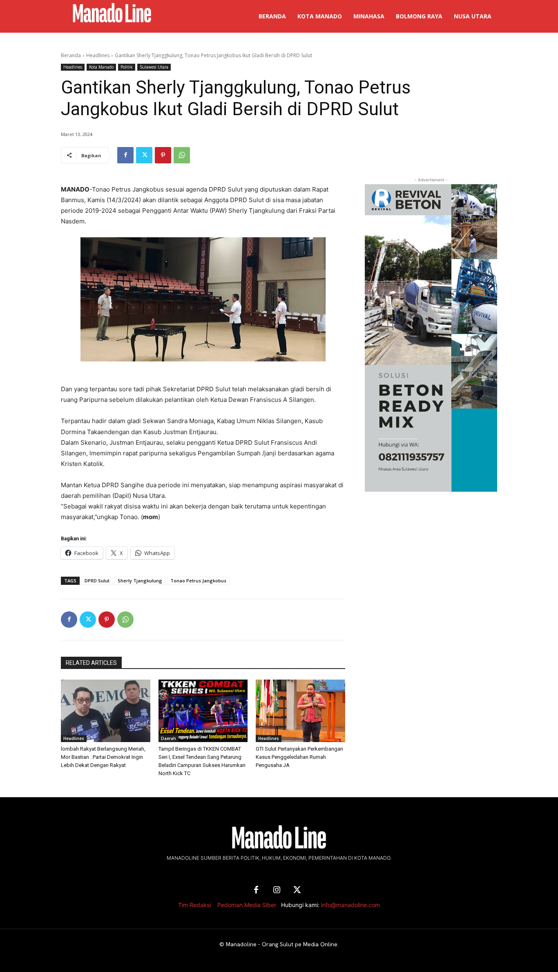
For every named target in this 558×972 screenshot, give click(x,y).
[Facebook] (125, 155)
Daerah (168, 738)
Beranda (71, 55)
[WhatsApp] (182, 155)
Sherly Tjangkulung (140, 580)
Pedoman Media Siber (246, 904)
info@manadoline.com (350, 904)
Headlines (97, 55)
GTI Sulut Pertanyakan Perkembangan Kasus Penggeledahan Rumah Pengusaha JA (299, 757)
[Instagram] (276, 890)
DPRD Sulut (97, 580)
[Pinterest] (163, 155)
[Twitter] (144, 155)
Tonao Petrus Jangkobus (198, 580)
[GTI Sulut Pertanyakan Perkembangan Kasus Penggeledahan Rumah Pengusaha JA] (300, 711)
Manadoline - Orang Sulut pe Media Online (281, 944)
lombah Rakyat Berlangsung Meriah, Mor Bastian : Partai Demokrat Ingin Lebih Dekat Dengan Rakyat (103, 757)
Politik (127, 67)
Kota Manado (101, 67)
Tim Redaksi (194, 904)
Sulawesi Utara (154, 67)
